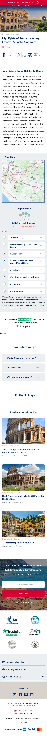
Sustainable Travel (11, 718)
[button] (26, 237)
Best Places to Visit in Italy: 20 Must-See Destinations (23, 497)
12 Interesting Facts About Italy (18, 542)
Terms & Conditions (24, 718)
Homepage (28, 713)
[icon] (38, 2)
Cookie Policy (23, 722)
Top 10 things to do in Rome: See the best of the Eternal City (21, 451)
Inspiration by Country (11, 445)
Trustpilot (3, 333)
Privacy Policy (36, 718)
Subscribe (23, 593)
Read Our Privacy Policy (23, 602)
